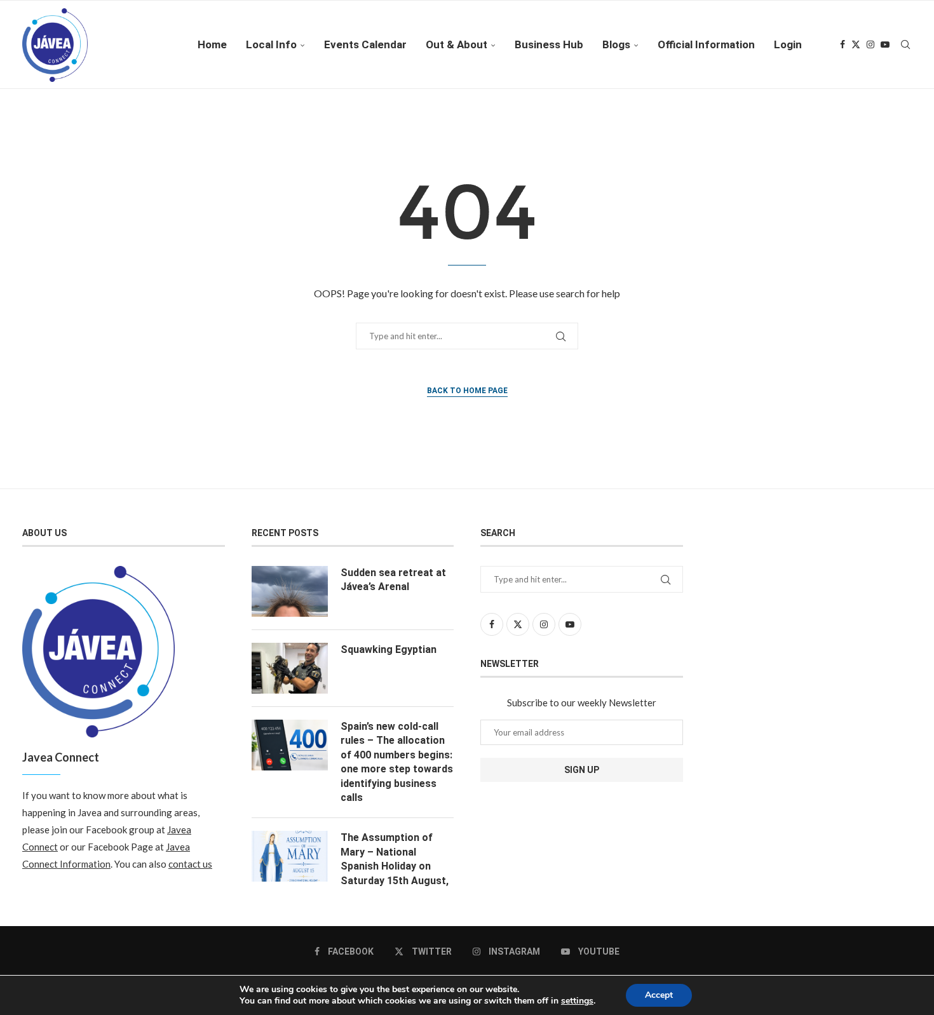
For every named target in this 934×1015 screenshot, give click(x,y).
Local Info (271, 44)
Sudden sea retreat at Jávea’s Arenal (393, 580)
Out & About (456, 44)
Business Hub (549, 44)
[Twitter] (855, 44)
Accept (659, 995)
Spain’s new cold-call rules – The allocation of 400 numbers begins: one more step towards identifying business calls (397, 761)
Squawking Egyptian (389, 649)
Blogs (616, 44)
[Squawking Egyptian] (290, 668)
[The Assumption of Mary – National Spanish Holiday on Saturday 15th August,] (290, 856)
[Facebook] (842, 44)
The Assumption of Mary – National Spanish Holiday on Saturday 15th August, (395, 858)
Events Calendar (365, 44)
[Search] (905, 44)
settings (577, 1001)
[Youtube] (885, 44)
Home (212, 44)
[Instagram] (870, 44)
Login (788, 44)
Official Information (706, 44)
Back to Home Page (467, 390)
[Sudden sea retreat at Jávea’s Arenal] (290, 591)
